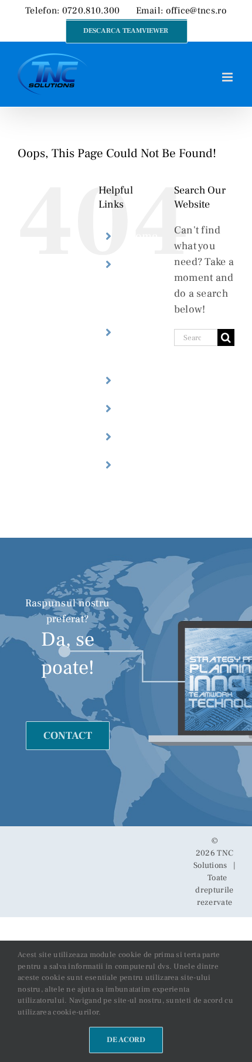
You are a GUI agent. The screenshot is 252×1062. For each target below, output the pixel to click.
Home (142, 236)
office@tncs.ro (196, 10)
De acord (126, 1039)
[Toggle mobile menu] (228, 77)
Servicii (146, 380)
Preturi (145, 437)
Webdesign (156, 408)
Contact (147, 465)
